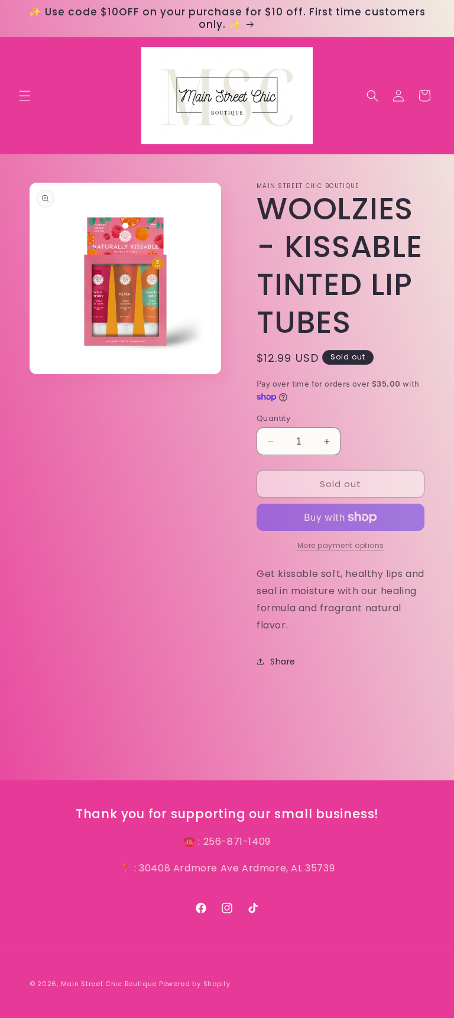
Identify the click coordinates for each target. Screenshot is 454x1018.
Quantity (273, 418)
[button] (25, 96)
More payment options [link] (340, 545)
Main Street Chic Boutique (109, 983)
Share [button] (283, 661)
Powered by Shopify (195, 983)
